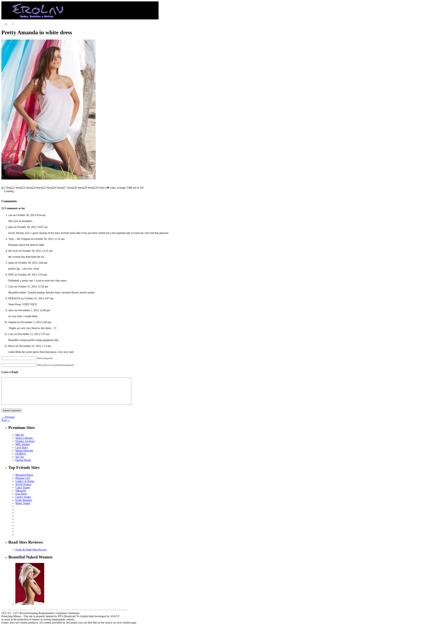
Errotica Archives (25, 441)
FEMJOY (20, 453)
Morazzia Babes (24, 474)
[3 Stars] (26, 187)
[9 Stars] (88, 187)
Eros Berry (21, 493)
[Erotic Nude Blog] (80, 17)
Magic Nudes (22, 503)
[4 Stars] (36, 187)
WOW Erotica (23, 484)
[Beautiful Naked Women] (29, 604)
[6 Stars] (57, 187)
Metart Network (24, 450)
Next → (5, 420)
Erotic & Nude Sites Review (31, 549)
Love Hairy (21, 447)
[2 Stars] (16, 187)
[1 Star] (6, 187)
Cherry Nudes (23, 496)
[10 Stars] (99, 187)
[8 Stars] (77, 187)
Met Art (19, 434)
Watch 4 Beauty (24, 437)
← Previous (7, 416)
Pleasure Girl (22, 478)
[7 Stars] (67, 187)
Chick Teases (22, 487)
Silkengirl (20, 490)
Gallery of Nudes (24, 481)
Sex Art (19, 456)
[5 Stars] (47, 187)
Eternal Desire (23, 460)
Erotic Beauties (23, 500)
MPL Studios (22, 444)
